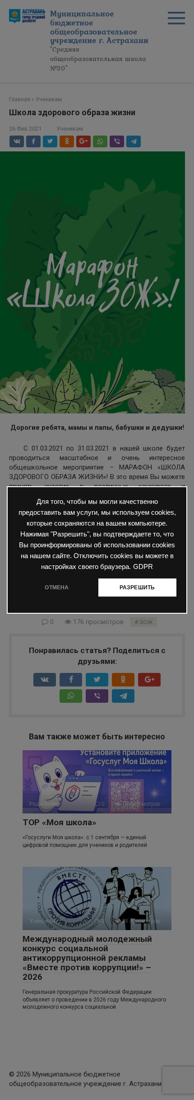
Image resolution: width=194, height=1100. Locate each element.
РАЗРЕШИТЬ (137, 587)
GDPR (143, 566)
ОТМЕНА (57, 587)
